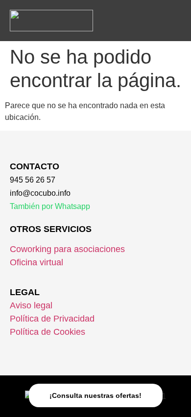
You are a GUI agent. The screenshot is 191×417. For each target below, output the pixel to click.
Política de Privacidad (52, 319)
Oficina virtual (36, 262)
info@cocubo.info (40, 193)
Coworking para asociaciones (67, 249)
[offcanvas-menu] (173, 18)
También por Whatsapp (50, 206)
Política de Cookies (47, 332)
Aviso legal (31, 305)
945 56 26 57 (32, 180)
